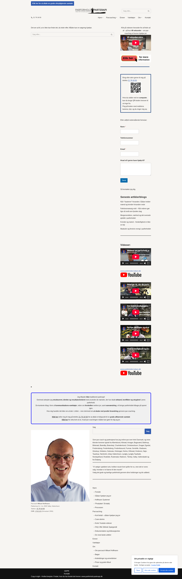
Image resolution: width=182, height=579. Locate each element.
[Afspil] (123, 263)
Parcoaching (97, 511)
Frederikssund (119, 448)
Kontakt (148, 17)
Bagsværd (138, 442)
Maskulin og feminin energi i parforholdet (135, 229)
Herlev (125, 451)
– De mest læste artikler (102, 535)
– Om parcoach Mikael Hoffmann (106, 550)
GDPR (66, 571)
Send (124, 180)
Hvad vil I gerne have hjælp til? (132, 160)
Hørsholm (103, 454)
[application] (135, 256)
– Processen (98, 507)
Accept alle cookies (166, 570)
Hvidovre (138, 451)
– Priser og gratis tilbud (102, 562)
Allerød (124, 442)
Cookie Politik (155, 565)
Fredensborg (97, 448)
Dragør (141, 445)
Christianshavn (132, 445)
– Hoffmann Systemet (102, 500)
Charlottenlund (120, 445)
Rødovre (123, 457)
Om (94, 546)
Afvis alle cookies (150, 570)
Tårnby (129, 457)
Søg (94, 427)
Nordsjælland (98, 457)
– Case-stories (99, 519)
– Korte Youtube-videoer (103, 523)
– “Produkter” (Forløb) (102, 503)
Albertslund (116, 442)
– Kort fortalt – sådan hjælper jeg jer (107, 515)
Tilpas (138, 570)
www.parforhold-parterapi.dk (91, 576)
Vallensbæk (142, 457)
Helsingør (118, 451)
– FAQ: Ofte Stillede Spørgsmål (105, 527)
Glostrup (96, 451)
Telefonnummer (126, 138)
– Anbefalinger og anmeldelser (105, 558)
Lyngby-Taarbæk (134, 454)
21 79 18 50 (37, 17)
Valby (135, 457)
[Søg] (148, 11)
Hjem (95, 488)
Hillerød (131, 451)
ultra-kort (74, 420)
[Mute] (145, 263)
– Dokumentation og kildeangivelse (107, 531)
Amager (130, 442)
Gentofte (135, 448)
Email (123, 149)
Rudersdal (115, 457)
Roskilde (107, 457)
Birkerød (96, 445)
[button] (102, 17)
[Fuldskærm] (148, 263)
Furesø (128, 448)
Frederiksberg (108, 448)
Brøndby (103, 445)
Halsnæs (110, 451)
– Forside (97, 492)
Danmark (140, 440)
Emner (122, 17)
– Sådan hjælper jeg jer (102, 496)
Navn (123, 127)
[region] (154, 565)
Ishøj (110, 454)
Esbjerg (98, 460)
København (117, 454)
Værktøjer (131, 17)
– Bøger (97, 554)
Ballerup (146, 442)
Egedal (147, 445)
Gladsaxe (142, 448)
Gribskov (103, 451)
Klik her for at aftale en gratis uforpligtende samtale (52, 3)
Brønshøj (110, 445)
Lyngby (124, 454)
